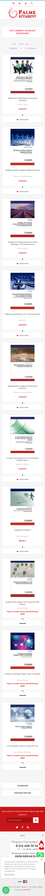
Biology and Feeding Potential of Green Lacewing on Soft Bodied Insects (22, 243)
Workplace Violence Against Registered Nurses (22, 170)
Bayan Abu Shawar (22, 464)
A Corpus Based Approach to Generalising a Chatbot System (22, 459)
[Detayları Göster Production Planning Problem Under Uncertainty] (22, 651)
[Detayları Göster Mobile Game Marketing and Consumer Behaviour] (22, 75)
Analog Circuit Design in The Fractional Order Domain (22, 603)
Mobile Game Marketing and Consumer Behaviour (22, 99)
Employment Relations (22, 530)
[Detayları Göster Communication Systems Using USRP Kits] (22, 723)
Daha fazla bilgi (9, 874)
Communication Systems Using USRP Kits (22, 746)
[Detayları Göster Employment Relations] (22, 507)
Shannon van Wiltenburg (23, 176)
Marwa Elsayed (22, 680)
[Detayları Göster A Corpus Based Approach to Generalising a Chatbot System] (22, 435)
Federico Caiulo (22, 104)
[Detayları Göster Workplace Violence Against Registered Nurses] (22, 147)
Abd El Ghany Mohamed (22, 752)
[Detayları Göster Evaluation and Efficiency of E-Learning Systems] (22, 291)
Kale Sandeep (22, 248)
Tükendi (22, 623)
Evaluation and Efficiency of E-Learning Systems (22, 314)
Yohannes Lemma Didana (22, 392)
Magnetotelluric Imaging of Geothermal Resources (22, 387)
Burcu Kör (22, 320)
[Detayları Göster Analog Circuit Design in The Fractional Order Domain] (22, 579)
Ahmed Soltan (22, 608)
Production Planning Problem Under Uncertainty (22, 674)
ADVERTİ (27, 890)
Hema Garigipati (22, 536)
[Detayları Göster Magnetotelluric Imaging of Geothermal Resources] (22, 363)
